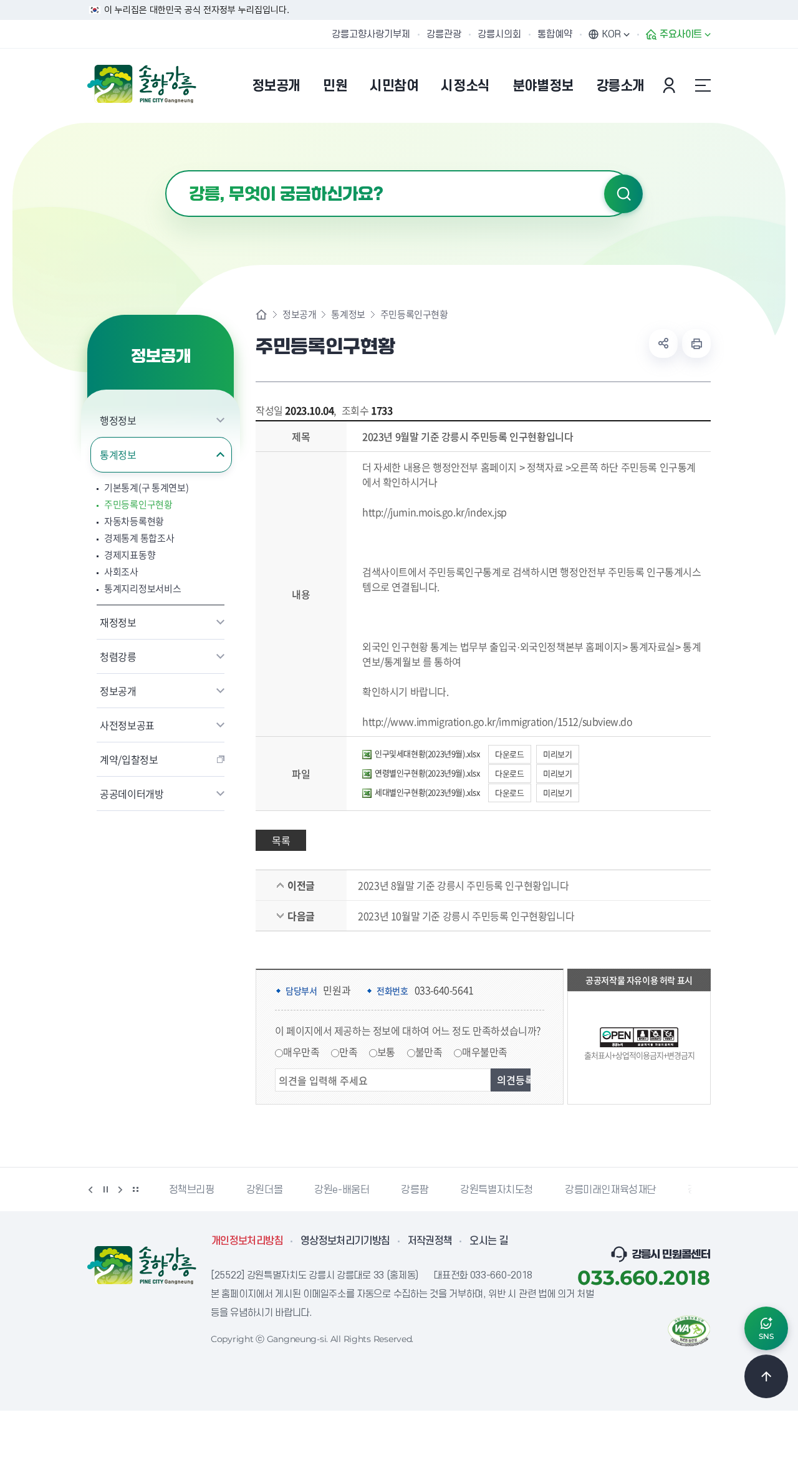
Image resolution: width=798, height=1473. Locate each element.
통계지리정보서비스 (142, 589)
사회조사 (121, 572)
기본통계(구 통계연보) (146, 488)
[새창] (689, 1329)
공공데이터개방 (132, 793)
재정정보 (118, 622)
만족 (348, 1051)
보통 (386, 1051)
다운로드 (509, 754)
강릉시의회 (499, 34)
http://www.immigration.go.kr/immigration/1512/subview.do (497, 721)
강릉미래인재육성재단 (610, 1190)
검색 (623, 194)
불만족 (429, 1051)
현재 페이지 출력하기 (696, 343)
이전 (90, 1189)
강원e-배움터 (341, 1190)
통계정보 (118, 454)
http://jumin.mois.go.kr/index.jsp (434, 511)
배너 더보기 (135, 1189)
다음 (120, 1189)
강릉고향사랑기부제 (371, 34)
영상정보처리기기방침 (345, 1241)
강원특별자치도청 (496, 1190)
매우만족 (301, 1051)
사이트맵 (703, 85)
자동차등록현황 (134, 521)
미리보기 (557, 754)
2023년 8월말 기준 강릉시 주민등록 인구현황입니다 (463, 885)
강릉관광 (443, 34)
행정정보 (118, 420)
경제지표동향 (129, 555)
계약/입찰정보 (129, 759)
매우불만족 (484, 1051)
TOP (766, 1376)
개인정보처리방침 (247, 1241)
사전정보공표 (127, 724)
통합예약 (554, 34)
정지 (105, 1189)
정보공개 (118, 690)
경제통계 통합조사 (139, 538)
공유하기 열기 (663, 343)
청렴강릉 (118, 656)
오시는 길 (488, 1241)
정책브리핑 (191, 1190)
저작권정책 (430, 1241)
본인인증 (671, 85)
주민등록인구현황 (138, 505)
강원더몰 (264, 1190)
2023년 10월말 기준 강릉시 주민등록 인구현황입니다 (466, 915)
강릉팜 (414, 1190)
